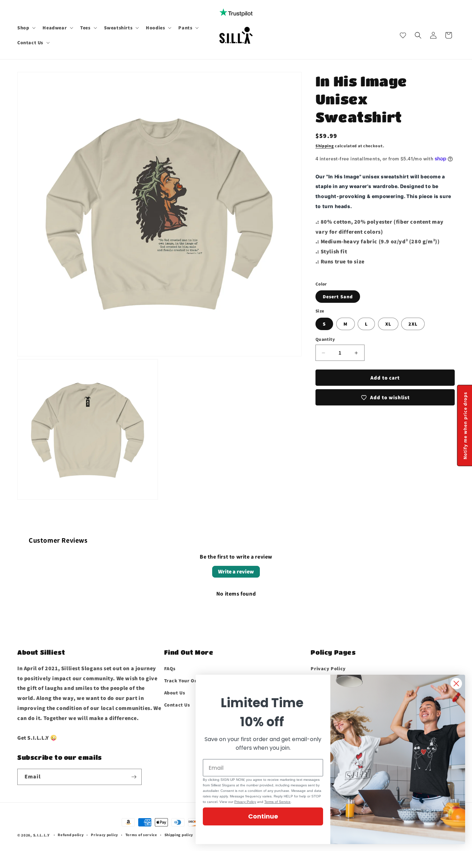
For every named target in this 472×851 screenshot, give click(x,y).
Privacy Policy (245, 802)
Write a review (236, 571)
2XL (412, 324)
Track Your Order (184, 680)
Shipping (324, 145)
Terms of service (141, 834)
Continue (263, 816)
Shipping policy (178, 834)
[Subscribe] (133, 777)
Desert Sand (338, 296)
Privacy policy (104, 834)
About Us (174, 693)
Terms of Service (277, 802)
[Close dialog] (456, 683)
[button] (25, 27)
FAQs (170, 668)
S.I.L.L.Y (41, 835)
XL (388, 324)
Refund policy (71, 834)
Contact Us (177, 705)
